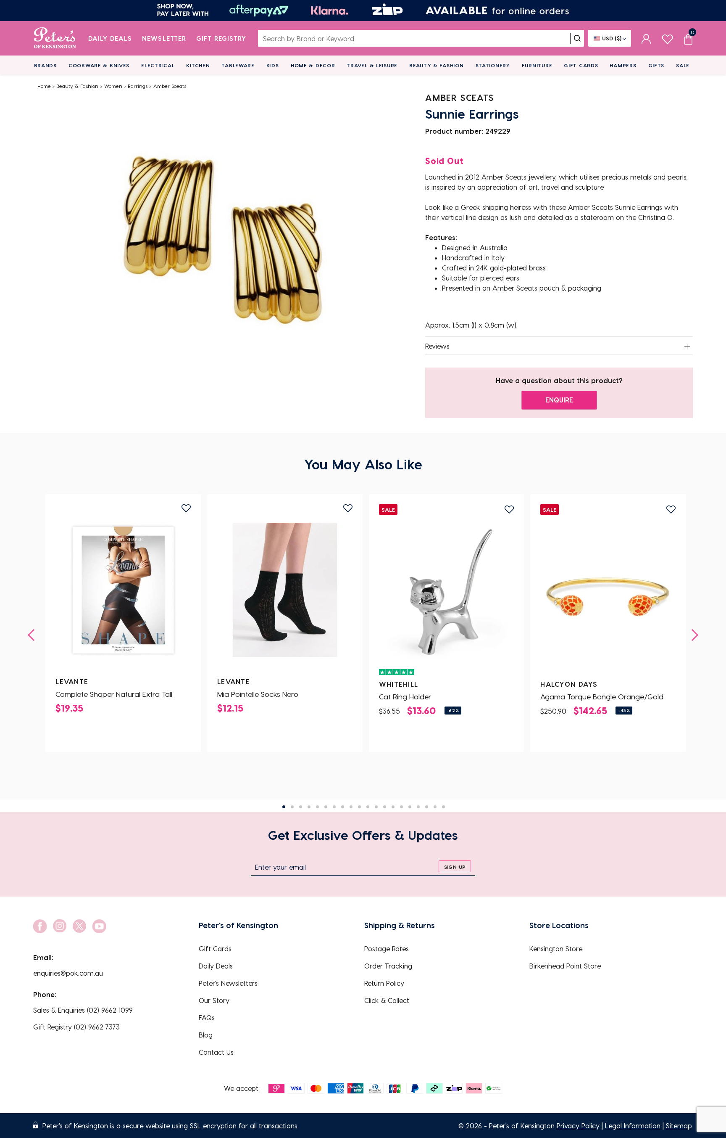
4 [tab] (309, 806)
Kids (272, 65)
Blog (206, 1035)
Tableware (237, 65)
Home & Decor (313, 65)
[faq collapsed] (687, 346)
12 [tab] (376, 806)
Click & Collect (386, 1000)
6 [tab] (325, 806)
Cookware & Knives (98, 65)
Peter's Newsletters (228, 983)
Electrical (157, 65)
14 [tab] (393, 806)
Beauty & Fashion (436, 65)
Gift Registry (221, 38)
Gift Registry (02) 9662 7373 (76, 1027)
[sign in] (646, 38)
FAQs (207, 1018)
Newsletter (164, 38)
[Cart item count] (688, 38)
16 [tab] (409, 806)
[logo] (54, 38)
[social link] (40, 926)
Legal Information (632, 1126)
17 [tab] (418, 806)
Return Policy (384, 983)
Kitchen (198, 65)
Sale (682, 65)
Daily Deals (110, 38)
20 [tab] (443, 806)
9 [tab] (351, 806)
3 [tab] (300, 806)
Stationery (493, 65)
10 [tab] (359, 806)
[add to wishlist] (186, 508)
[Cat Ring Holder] (446, 592)
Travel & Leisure (372, 65)
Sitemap (679, 1126)
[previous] (33, 635)
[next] (692, 635)
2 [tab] (292, 806)
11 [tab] (367, 806)
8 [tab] (342, 806)
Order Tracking (388, 966)
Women (113, 86)
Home (44, 86)
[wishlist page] (667, 38)
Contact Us (216, 1052)
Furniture (537, 65)
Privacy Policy (578, 1126)
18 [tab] (426, 806)
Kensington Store (555, 949)
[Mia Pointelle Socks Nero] (285, 590)
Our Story (214, 1000)
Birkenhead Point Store (565, 966)
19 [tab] (435, 806)
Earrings (137, 86)
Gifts (656, 65)
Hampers (623, 65)
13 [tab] (384, 806)
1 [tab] (283, 806)
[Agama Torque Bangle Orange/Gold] (608, 592)
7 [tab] (334, 806)
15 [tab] (401, 806)
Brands (45, 65)
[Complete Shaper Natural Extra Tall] (123, 590)
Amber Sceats (169, 86)
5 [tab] (317, 806)
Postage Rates (386, 949)
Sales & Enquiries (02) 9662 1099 (83, 1010)
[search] (577, 38)
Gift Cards (581, 65)
